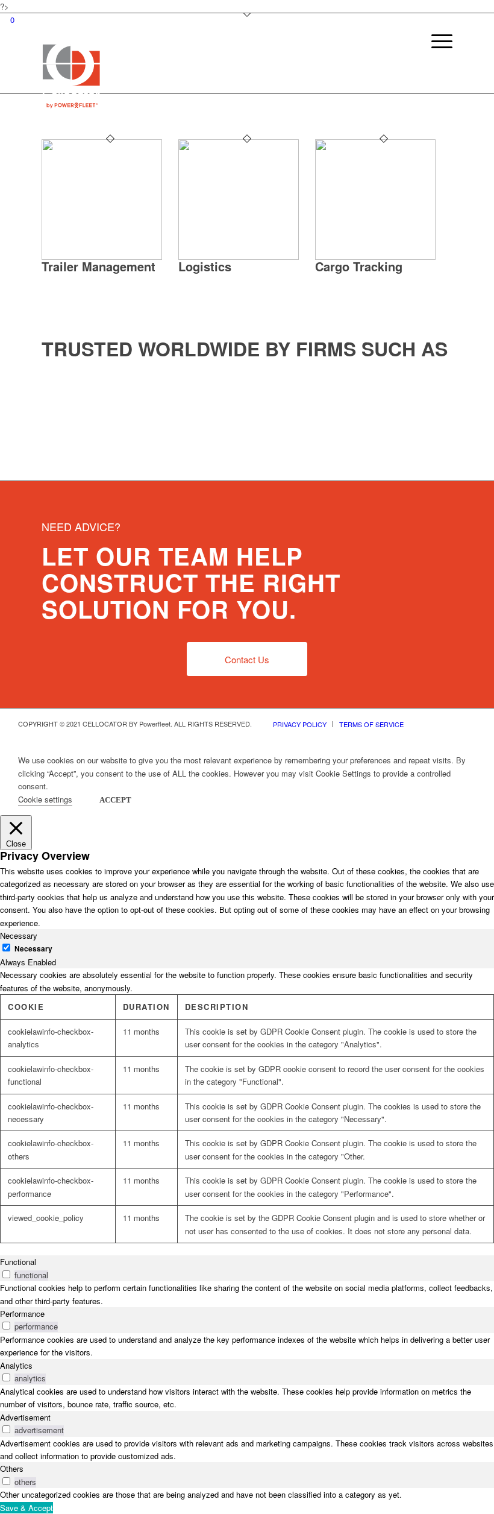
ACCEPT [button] (115, 799)
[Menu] (435, 66)
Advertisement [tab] (25, 1417)
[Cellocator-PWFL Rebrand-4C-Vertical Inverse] (71, 75)
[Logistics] (238, 256)
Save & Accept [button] (26, 1507)
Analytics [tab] (16, 1365)
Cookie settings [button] (45, 799)
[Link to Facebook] (449, 723)
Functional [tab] (18, 1261)
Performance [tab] (22, 1313)
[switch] (6, 1274)
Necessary (33, 949)
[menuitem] (435, 66)
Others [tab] (11, 1468)
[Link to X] (431, 723)
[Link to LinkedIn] (467, 723)
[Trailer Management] (102, 256)
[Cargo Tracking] (375, 256)
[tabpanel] (247, 1105)
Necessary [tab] (18, 935)
